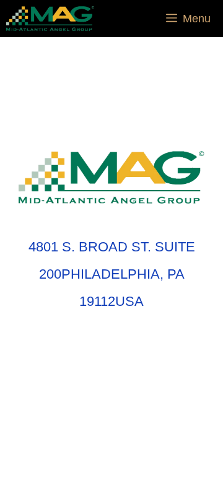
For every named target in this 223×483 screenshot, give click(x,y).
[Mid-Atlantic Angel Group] (50, 18)
